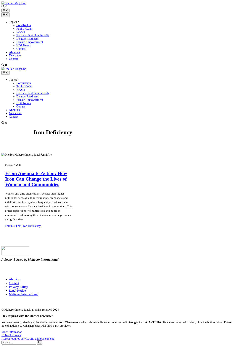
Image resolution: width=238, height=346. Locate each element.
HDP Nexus (23, 45)
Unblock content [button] (11, 335)
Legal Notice (17, 290)
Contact (13, 58)
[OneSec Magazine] (13, 68)
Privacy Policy (18, 287)
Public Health (24, 28)
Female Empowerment (29, 42)
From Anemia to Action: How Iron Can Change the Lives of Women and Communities (36, 179)
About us (14, 52)
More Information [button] (11, 332)
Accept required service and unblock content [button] (27, 338)
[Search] (39, 342)
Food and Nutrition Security (32, 35)
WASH (20, 32)
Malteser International (23, 294)
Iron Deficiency (31, 225)
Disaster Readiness (27, 38)
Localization (23, 25)
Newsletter (15, 55)
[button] (4, 6)
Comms (20, 48)
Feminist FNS (13, 225)
